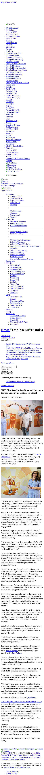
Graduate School (12, 81)
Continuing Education (14, 57)
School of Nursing (12, 76)
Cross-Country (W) (13, 97)
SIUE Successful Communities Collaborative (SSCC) (21, 702)
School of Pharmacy (13, 79)
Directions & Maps (13, 125)
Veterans (9, 161)
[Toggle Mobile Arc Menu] (6, 188)
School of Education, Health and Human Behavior (16, 71)
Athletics (9, 87)
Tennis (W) (10, 108)
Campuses (9, 148)
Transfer (9, 49)
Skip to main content (8, 2)
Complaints (5, 757)
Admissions (10, 30)
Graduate (9, 45)
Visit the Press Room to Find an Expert (20, 382)
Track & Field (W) (12, 112)
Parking (8, 123)
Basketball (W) (11, 93)
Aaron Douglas (12, 650)
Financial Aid (11, 38)
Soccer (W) (10, 104)
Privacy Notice (17, 755)
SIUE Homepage (12, 28)
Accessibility (35, 753)
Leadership (10, 144)
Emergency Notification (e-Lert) (13, 759)
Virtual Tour (10, 131)
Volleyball (9, 114)
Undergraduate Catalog (14, 60)
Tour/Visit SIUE (16, 305)
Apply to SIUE (11, 32)
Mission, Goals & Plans (14, 146)
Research (9, 133)
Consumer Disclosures (32, 755)
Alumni (8, 157)
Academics (10, 51)
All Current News (7, 363)
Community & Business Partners (18, 159)
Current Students (12, 152)
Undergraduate (11, 43)
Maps (8, 119)
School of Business (13, 66)
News (5, 330)
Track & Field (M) (12, 110)
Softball (8, 106)
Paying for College (13, 36)
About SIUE (10, 138)
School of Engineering (14, 74)
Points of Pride (11, 142)
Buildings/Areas (12, 127)
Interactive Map (11, 121)
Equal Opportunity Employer (20, 757)
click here (32, 697)
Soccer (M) (10, 102)
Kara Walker (16, 653)
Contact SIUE (6, 755)
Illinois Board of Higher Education (17, 768)
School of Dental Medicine (16, 68)
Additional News (7, 386)
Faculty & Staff (11, 154)
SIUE (10, 753)
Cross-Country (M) (13, 95)
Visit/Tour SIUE (12, 34)
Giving (8, 135)
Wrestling (9, 116)
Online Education (12, 55)
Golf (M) (9, 100)
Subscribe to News (8, 338)
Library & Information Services (17, 83)
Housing (9, 41)
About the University (13, 140)
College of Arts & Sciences (16, 64)
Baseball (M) (10, 89)
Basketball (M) (11, 91)
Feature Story (6, 336)
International (10, 47)
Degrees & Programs (13, 53)
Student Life (10, 85)
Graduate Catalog (12, 62)
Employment (36, 757)
